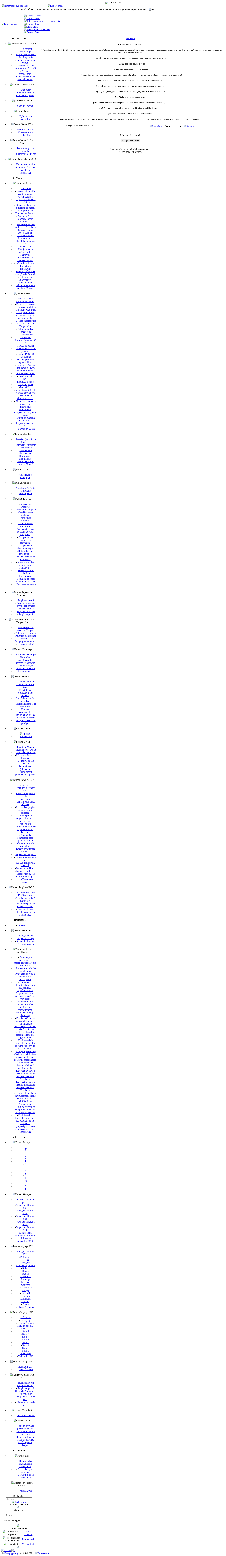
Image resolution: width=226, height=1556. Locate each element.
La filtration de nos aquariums (26, 1432)
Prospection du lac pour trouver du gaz (25, 875)
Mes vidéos (25, 387)
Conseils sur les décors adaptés (25, 231)
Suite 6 (25, 1342)
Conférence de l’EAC (26, 377)
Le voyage (26, 1320)
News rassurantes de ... (26, 585)
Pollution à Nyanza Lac (25, 789)
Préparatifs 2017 (26, 1366)
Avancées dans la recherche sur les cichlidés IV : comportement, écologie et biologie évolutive (25, 1008)
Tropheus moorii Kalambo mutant (25, 1384)
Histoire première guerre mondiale (25, 1427)
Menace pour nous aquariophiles (26, 361)
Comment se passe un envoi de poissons (25, 580)
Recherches (18, 1496)
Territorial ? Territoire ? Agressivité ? (25, 340)
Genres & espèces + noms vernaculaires (25, 300)
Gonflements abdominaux (25, 451)
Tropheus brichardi (26, 606)
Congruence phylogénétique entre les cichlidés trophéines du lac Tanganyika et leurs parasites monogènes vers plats (25, 990)
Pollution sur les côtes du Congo (25, 629)
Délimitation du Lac (25, 715)
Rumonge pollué (26, 644)
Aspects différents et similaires (26, 201)
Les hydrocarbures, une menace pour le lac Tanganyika (25, 315)
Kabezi (25, 1268)
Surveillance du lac (25, 373)
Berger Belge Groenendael (25, 1465)
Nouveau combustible (25, 710)
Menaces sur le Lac (25, 871)
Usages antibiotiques (26, 320)
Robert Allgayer (26, 671)
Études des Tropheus (26, 205)
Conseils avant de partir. (25, 1201)
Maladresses (26, 246)
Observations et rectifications (25, 133)
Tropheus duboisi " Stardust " (25, 899)
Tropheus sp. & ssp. (25, 429)
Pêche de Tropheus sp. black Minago (25, 286)
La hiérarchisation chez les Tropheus (25, 94)
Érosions (26, 785)
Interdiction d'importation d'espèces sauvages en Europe (25, 410)
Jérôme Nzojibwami (26, 663)
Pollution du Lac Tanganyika (26, 330)
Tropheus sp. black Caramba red (26, 913)
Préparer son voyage (26, 749)
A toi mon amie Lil (25, 668)
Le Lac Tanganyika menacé (25, 864)
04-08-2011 (25, 1276)
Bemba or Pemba (25, 216)
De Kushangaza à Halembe (25, 149)
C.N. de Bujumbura (25, 1265)
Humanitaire (26, 736)
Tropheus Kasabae (26, 611)
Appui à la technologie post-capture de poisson (25, 838)
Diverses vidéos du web (25, 1403)
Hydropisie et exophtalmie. (25, 457)
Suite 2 (25, 1331)
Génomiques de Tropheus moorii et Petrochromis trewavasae (25, 961)
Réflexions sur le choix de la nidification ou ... (25, 573)
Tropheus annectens (25, 603)
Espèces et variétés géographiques (26, 192)
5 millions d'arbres (26, 717)
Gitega (25, 1290)
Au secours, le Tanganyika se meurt (25, 640)
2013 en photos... (25, 1325)
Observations (25, 282)
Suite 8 (25, 1348)
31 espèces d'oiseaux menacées (26, 402)
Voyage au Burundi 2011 (25, 1253)
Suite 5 (25, 1339)
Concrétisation (26, 1369)
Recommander (28, 1539)
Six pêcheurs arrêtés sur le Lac (25, 699)
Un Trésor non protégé (26, 880)
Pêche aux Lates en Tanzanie (25, 756)
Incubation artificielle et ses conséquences (25, 391)
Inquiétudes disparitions (25, 267)
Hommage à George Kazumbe (26, 656)
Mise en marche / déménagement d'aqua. (25, 1442)
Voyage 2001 (25, 1490)
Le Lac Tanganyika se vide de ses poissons (25, 810)
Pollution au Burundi (26, 633)
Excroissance (25, 447)
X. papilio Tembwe (25, 941)
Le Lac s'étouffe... (25, 129)
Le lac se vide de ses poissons (26, 350)
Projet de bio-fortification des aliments (25, 693)
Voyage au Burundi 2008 (25, 1223)
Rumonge (25, 1279)
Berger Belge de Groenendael (26, 1470)
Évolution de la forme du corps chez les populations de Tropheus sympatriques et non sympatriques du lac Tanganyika (25, 1123)
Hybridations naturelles (25, 117)
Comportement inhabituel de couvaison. (25, 540)
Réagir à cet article (130, 141)
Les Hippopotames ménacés (26, 803)
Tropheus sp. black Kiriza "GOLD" (26, 905)
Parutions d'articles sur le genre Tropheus (25, 225)
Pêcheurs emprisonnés (25, 72)
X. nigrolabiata (25, 935)
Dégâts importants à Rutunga (25, 850)
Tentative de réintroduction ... (25, 397)
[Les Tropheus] (70, 5)
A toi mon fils (25, 660)
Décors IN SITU (26, 354)
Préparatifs (26, 1317)
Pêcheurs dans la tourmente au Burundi (25, 67)
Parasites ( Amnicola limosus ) (26, 440)
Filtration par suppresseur (25, 278)
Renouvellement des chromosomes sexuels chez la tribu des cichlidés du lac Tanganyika (25, 1098)
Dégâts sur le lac (26, 799)
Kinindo (26, 1296)
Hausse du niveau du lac (26, 858)
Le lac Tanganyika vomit (26, 61)
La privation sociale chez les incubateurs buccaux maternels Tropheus (25, 1075)
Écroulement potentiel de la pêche (25, 773)
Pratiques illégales (25, 381)
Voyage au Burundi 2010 (25, 1228)
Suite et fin (25, 1353)
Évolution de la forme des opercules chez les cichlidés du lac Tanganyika (25, 1044)
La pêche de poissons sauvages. (25, 547)
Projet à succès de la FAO (26, 424)
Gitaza (26, 1304)
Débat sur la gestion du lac (25, 794)
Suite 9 (25, 1350)
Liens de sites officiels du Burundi (25, 1234)
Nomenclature (26, 334)
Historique (26, 188)
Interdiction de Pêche (26, 154)
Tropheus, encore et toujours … (25, 220)
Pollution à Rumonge (25, 635)
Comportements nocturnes (25, 524)
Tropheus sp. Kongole (26, 519)
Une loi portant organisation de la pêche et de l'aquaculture (25, 819)
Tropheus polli (26, 614)
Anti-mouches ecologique (25, 476)
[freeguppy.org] (10, 1553)
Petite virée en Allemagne (26, 767)
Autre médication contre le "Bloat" (25, 463)
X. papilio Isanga (25, 938)
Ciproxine (26, 490)
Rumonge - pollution (26, 307)
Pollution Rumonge (25, 304)
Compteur (19, 1510)
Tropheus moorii (26, 600)
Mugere (26, 1262)
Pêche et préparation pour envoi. (26, 558)
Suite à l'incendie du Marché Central (26, 78)
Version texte (28, 1544)
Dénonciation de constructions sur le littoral (25, 684)
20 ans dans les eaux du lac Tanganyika (26, 56)
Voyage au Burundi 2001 (25, 1206)
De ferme (130, 38)
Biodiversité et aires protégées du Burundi (25, 273)
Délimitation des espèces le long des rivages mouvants (25, 1035)
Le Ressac (26, 356)
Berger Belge (25, 1461)
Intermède (26, 1282)
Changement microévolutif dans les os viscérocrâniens (25, 1026)
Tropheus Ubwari (25, 909)
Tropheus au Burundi (25, 213)
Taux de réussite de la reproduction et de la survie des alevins (25, 1110)
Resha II (26, 1293)
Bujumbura (25, 1257)
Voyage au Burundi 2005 (25, 1217)
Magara (25, 1273)
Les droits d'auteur (26, 1415)
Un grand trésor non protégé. (26, 722)
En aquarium (26, 1394)
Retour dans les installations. (25, 552)
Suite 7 (25, 1345)
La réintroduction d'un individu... (25, 237)
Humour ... (22, 925)
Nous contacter (28, 1533)
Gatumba (25, 1285)
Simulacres (25, 90)
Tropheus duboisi (25, 608)
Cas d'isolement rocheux (25, 513)
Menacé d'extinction (26, 752)
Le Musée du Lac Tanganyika (25, 325)
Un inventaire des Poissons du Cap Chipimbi (25, 532)
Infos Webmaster (19, 1528)
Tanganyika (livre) (26, 368)
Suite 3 (25, 1334)
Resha (26, 1260)
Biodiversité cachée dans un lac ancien (25, 1019)
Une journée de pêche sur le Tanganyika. (25, 252)
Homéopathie (25, 493)
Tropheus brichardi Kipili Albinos (26, 894)
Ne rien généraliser (26, 365)
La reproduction (26, 210)
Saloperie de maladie (26, 445)
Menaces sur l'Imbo (25, 868)
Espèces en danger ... (26, 854)
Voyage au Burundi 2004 (25, 1212)
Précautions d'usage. (26, 263)
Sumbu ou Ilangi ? (26, 370)
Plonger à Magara (25, 747)
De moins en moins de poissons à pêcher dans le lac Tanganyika (25, 168)
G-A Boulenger (25, 196)
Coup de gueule (25, 384)
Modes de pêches (25, 345)
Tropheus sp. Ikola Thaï (26, 1398)
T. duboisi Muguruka (26, 309)
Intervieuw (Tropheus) (25, 505)
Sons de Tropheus (25, 106)
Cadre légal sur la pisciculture (25, 844)
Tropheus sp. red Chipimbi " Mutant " (25, 1389)
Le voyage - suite (25, 1323)
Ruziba (25, 1271)
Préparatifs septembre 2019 (25, 1239)
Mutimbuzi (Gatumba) (25, 1300)
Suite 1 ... (25, 1328)
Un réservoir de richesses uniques (25, 259)
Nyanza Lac (26, 1287)
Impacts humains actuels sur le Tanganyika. (26, 565)
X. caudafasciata (26, 944)
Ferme (27, 733)
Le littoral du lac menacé (26, 762)
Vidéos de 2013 (25, 1356)
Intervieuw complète (26, 509)
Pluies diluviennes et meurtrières (26, 705)
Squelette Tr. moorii (25, 207)
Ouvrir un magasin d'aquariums (26, 419)
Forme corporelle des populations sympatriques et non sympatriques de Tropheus (25, 974)
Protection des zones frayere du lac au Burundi (26, 829)
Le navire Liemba (25, 1437)
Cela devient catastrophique (25, 50)
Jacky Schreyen (25, 665)
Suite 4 (25, 1337)
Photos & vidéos (26, 1307)
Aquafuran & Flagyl (26, 488)
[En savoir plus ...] (45, 1553)
